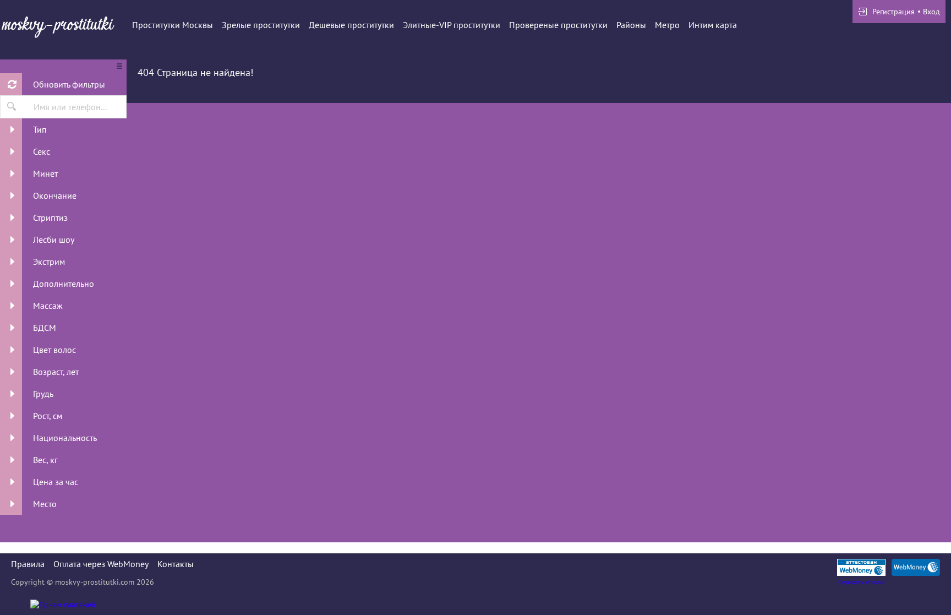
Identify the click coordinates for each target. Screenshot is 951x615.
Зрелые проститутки (261, 24)
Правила (28, 563)
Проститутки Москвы (172, 24)
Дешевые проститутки (351, 24)
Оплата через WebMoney (101, 563)
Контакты (175, 563)
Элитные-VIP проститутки (451, 24)
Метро (667, 24)
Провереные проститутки (558, 24)
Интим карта (712, 24)
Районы (631, 24)
